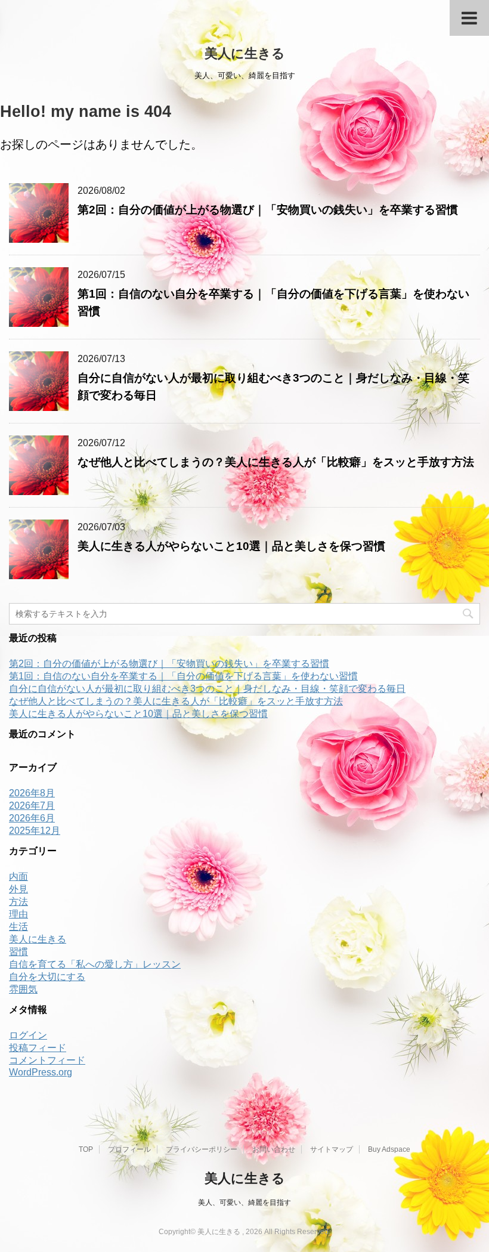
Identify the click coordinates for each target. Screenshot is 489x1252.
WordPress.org (40, 1072)
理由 (18, 914)
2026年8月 (32, 793)
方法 (18, 902)
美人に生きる (245, 53)
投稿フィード (37, 1048)
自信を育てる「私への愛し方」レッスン (95, 964)
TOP (86, 1149)
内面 (18, 876)
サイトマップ (331, 1149)
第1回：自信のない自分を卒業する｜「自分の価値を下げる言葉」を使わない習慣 (183, 676)
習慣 (18, 952)
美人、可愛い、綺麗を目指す (244, 1202)
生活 (18, 927)
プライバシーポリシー (201, 1149)
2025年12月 (34, 831)
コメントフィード (47, 1060)
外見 (18, 889)
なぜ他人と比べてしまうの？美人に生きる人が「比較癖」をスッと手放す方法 (276, 462)
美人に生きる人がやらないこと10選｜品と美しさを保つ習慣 (231, 546)
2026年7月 (32, 805)
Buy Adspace (389, 1149)
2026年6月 (32, 818)
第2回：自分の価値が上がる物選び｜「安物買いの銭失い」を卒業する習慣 (268, 209)
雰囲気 (23, 989)
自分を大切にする (47, 977)
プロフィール (129, 1149)
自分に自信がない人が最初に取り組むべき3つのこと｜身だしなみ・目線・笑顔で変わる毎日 (207, 689)
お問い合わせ (273, 1149)
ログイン (28, 1035)
